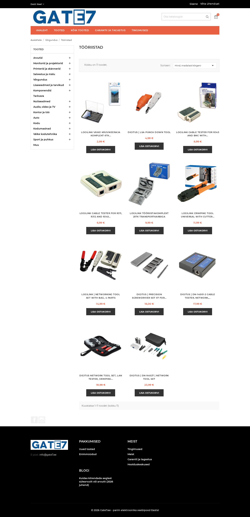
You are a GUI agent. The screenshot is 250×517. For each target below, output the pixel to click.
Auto (36, 117)
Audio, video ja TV (44, 106)
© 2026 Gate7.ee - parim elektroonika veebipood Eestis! (125, 510)
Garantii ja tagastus (140, 459)
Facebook (34, 419)
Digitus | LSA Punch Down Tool (149, 132)
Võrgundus (40, 79)
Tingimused (135, 449)
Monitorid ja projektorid (48, 63)
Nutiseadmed (41, 101)
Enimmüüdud (88, 454)
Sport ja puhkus (43, 139)
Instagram (41, 419)
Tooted (38, 49)
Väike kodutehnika (45, 134)
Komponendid (42, 90)
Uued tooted (87, 449)
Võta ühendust (210, 3)
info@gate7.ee (47, 454)
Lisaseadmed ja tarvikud (48, 85)
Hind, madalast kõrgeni (195, 65)
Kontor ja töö (41, 112)
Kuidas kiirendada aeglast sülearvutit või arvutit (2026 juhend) (96, 482)
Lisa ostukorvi (101, 149)
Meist (131, 454)
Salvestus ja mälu (44, 74)
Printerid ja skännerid (47, 68)
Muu (36, 144)
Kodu (36, 123)
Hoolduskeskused (139, 464)
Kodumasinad (42, 128)
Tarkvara (38, 95)
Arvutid (38, 57)
